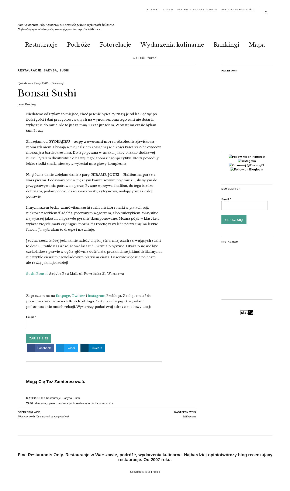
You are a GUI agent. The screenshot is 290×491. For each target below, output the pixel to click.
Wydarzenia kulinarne (172, 44)
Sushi (64, 70)
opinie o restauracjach (61, 403)
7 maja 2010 (41, 83)
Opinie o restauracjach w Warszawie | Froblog (48, 14)
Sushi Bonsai (37, 274)
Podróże (78, 44)
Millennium (185, 414)
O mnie (168, 9)
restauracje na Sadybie (90, 403)
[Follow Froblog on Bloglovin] (247, 169)
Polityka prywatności (237, 9)
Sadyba (50, 70)
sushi (109, 403)
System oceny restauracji (197, 9)
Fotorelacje (115, 44)
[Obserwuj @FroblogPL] (247, 165)
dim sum (40, 403)
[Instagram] (247, 161)
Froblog (30, 104)
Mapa (257, 44)
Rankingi (226, 44)
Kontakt (153, 9)
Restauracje (41, 44)
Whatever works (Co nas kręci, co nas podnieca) (43, 414)
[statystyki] (247, 313)
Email (31, 317)
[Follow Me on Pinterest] (247, 156)
